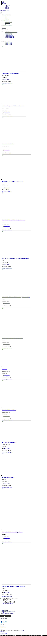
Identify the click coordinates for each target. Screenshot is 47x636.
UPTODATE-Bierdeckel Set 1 (9, 410)
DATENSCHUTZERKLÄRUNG (8, 611)
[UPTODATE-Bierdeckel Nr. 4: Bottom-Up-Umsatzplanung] (24, 282)
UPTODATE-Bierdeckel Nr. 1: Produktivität (12, 181)
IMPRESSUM (5, 610)
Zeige (8, 42)
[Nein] (42, 635)
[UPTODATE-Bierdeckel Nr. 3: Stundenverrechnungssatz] (24, 244)
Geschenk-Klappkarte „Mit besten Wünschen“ (13, 105)
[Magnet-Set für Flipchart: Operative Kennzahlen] (24, 564)
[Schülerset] (24, 358)
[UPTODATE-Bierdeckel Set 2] (24, 430)
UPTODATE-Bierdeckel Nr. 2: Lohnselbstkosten (13, 220)
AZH (23, 630)
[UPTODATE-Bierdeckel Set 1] (24, 394)
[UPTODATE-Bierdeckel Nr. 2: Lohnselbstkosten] (24, 205)
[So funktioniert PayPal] (4, 622)
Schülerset (4, 369)
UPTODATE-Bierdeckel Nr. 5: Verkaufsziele (12, 338)
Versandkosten (7, 79)
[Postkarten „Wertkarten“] (24, 129)
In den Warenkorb (5, 191)
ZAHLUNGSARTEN (3, 618)
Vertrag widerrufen (5, 616)
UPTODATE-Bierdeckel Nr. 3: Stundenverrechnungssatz (15, 258)
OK (40, 635)
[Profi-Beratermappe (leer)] (24, 464)
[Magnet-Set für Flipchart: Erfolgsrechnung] (24, 509)
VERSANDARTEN (3, 626)
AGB (3, 612)
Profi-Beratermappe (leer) (8, 477)
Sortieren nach (11, 32)
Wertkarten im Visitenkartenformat (10, 73)
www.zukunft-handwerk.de (8, 603)
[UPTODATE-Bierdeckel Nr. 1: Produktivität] (24, 167)
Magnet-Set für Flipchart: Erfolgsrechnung (12, 532)
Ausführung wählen (6, 83)
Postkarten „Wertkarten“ (8, 144)
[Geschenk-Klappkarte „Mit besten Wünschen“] (24, 94)
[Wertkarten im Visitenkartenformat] (24, 59)
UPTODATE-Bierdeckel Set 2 (9, 442)
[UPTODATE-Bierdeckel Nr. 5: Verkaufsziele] (24, 322)
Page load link (2, 631)
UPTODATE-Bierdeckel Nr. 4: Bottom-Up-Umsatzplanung (16, 297)
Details (11, 83)
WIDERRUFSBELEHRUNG (7, 613)
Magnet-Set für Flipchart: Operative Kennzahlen (13, 586)
